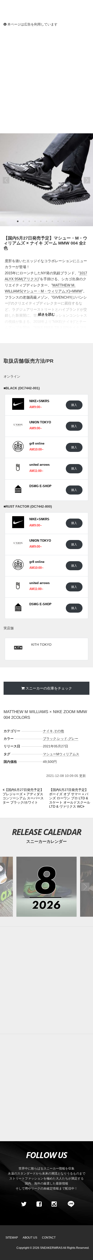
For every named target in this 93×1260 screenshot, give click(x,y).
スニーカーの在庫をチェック (49, 688)
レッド (62, 738)
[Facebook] (39, 1204)
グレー (73, 738)
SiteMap (11, 1237)
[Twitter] (24, 1204)
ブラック (49, 738)
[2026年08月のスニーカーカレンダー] (46, 887)
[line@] (69, 1204)
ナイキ (48, 731)
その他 (59, 731)
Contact (49, 1237)
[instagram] (54, 1204)
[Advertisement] (46, 79)
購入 (74, 405)
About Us (30, 1237)
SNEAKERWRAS (51, 1248)
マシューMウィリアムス (61, 754)
